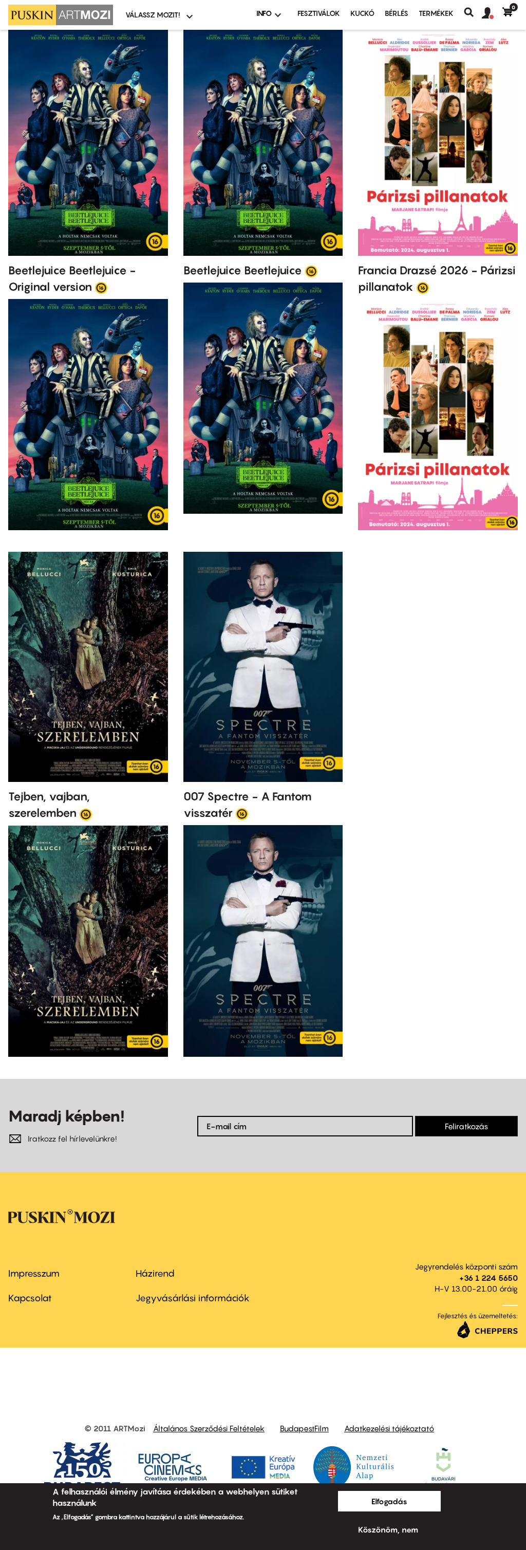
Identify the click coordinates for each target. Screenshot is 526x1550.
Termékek (436, 13)
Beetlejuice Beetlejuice (242, 270)
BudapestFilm (304, 1428)
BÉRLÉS (396, 13)
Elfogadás (389, 1501)
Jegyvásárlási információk (193, 1298)
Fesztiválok (318, 13)
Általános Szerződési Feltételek (209, 1428)
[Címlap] (60, 15)
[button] (492, 13)
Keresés (473, 12)
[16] (101, 287)
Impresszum (34, 1273)
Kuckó (362, 13)
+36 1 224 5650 (488, 1277)
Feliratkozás (466, 1126)
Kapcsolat (30, 1298)
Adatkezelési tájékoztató (389, 1428)
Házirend (155, 1273)
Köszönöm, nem (388, 1529)
